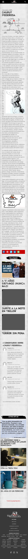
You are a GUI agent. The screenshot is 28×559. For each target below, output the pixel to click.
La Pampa (23, 539)
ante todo (14, 521)
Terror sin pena (13, 333)
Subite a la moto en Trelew (13, 310)
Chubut (4, 544)
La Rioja (9, 547)
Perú (17, 536)
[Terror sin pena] (13, 322)
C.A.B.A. (4, 539)
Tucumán (4, 542)
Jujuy (4, 547)
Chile (21, 534)
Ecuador (25, 534)
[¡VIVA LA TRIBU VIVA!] (13, 457)
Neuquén (9, 541)
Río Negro (15, 539)
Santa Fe (9, 544)
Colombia (9, 534)
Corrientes (23, 547)
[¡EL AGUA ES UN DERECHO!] (13, 480)
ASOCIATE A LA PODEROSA (14, 530)
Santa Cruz (23, 544)
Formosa (15, 547)
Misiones (23, 542)
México (12, 534)
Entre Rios (9, 539)
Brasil (21, 536)
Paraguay (17, 534)
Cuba (4, 534)
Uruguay (8, 536)
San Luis (9, 542)
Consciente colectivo (14, 526)
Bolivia (12, 536)
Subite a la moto (14, 528)
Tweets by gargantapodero (13, 501)
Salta (15, 544)
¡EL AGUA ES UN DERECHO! (12, 491)
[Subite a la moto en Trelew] (13, 297)
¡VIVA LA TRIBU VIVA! (9, 468)
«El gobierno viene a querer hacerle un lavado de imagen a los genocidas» (13, 442)
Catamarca (23, 541)
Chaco (15, 542)
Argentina (3, 536)
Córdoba (4, 541)
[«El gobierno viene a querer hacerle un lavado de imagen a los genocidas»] (13, 429)
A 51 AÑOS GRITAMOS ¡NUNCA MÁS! (13, 283)
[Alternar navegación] (3, 2)
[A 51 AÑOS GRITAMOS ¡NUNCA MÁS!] (13, 269)
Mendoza (15, 541)
